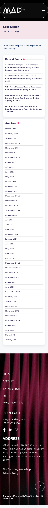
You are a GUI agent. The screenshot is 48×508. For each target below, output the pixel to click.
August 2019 (10, 325)
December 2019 (12, 306)
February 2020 (11, 296)
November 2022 (12, 268)
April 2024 (9, 229)
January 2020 (11, 301)
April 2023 (9, 253)
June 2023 (10, 244)
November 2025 (12, 148)
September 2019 (12, 320)
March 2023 (10, 258)
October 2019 (11, 316)
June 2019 (9, 330)
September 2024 (12, 210)
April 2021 (9, 287)
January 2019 (11, 340)
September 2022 (12, 277)
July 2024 (9, 220)
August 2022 (11, 282)
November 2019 (12, 311)
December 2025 (12, 143)
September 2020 (12, 292)
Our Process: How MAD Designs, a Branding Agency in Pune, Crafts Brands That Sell (23, 109)
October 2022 (11, 273)
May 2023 (9, 249)
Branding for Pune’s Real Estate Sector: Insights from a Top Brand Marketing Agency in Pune (23, 98)
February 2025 (11, 186)
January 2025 (11, 191)
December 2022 (12, 263)
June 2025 (9, 172)
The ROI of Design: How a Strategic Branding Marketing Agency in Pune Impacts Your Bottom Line (22, 67)
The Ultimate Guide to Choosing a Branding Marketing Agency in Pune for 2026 (23, 78)
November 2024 (12, 201)
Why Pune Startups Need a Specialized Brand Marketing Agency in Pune (23, 88)
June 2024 (10, 225)
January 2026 (11, 138)
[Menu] (43, 10)
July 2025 (9, 167)
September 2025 (12, 157)
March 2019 (10, 335)
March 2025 (10, 181)
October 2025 (11, 153)
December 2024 (12, 196)
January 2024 (11, 239)
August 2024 (11, 215)
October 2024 (11, 205)
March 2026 (10, 129)
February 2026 (11, 133)
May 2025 (9, 177)
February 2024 (11, 234)
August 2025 (11, 162)
